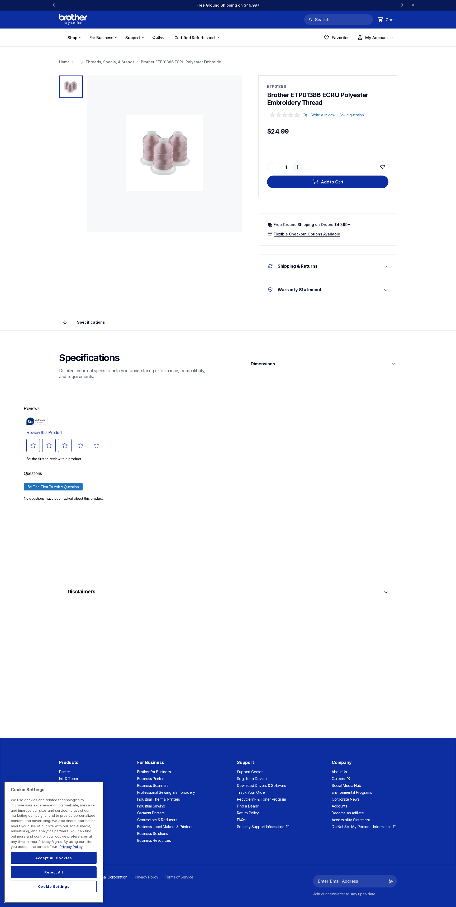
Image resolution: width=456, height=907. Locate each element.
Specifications (91, 322)
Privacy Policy (71, 846)
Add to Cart (332, 182)
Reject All (53, 872)
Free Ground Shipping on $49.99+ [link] (228, 5)
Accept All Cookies (53, 858)
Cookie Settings (54, 886)
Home (64, 62)
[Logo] (73, 19)
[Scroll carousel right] (402, 5)
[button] (275, 167)
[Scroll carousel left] (54, 5)
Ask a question (351, 115)
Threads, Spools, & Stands (110, 62)
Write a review (323, 115)
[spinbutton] (286, 167)
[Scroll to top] (65, 322)
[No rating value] (286, 115)
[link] (159, 38)
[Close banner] (412, 5)
